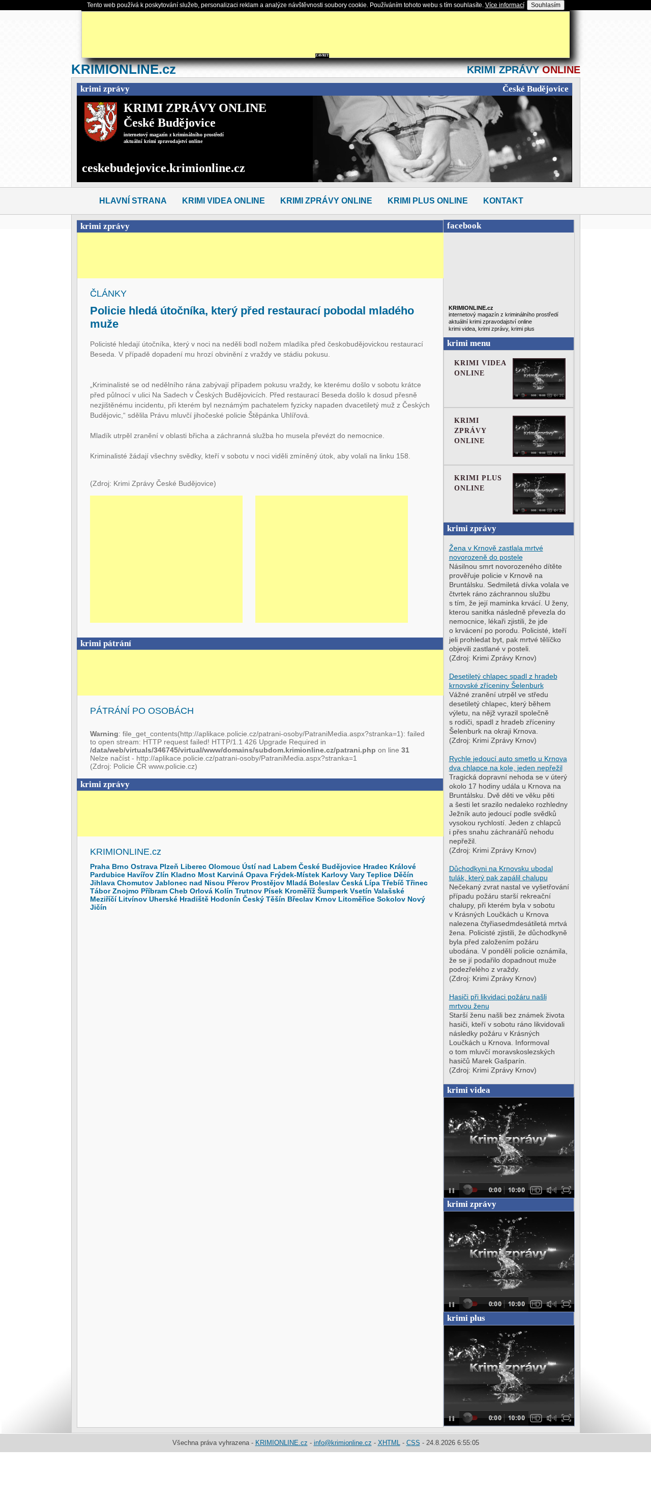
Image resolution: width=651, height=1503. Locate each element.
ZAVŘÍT (322, 55)
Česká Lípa (360, 883)
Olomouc (224, 866)
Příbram (154, 891)
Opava (257, 875)
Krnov (325, 899)
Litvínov (133, 899)
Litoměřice (356, 899)
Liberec (193, 866)
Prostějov (267, 883)
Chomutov (135, 883)
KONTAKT (503, 200)
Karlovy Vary (343, 875)
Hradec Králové (389, 866)
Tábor (100, 891)
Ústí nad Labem (269, 866)
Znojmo (125, 891)
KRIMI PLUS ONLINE (428, 200)
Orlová (201, 891)
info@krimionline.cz (343, 1443)
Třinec (417, 883)
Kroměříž (300, 891)
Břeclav (300, 899)
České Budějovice (330, 866)
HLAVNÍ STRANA (133, 200)
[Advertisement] (328, 34)
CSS (413, 1443)
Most (206, 875)
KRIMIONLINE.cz (281, 1443)
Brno (120, 866)
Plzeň (169, 866)
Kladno (183, 875)
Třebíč (393, 883)
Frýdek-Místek (294, 875)
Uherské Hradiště (179, 899)
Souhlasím (545, 5)
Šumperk (332, 891)
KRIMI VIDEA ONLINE (223, 200)
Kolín (224, 891)
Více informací (504, 5)
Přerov (238, 883)
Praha (100, 866)
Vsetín (361, 891)
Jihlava (102, 883)
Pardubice (107, 875)
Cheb (178, 891)
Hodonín (226, 899)
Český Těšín (264, 899)
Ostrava (144, 866)
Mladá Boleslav (312, 883)
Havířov (140, 875)
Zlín (162, 875)
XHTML (389, 1443)
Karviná (230, 875)
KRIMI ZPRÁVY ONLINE (326, 200)
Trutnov (248, 891)
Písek (273, 891)
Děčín (403, 875)
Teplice (379, 875)
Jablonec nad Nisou (190, 883)
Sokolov (391, 899)
